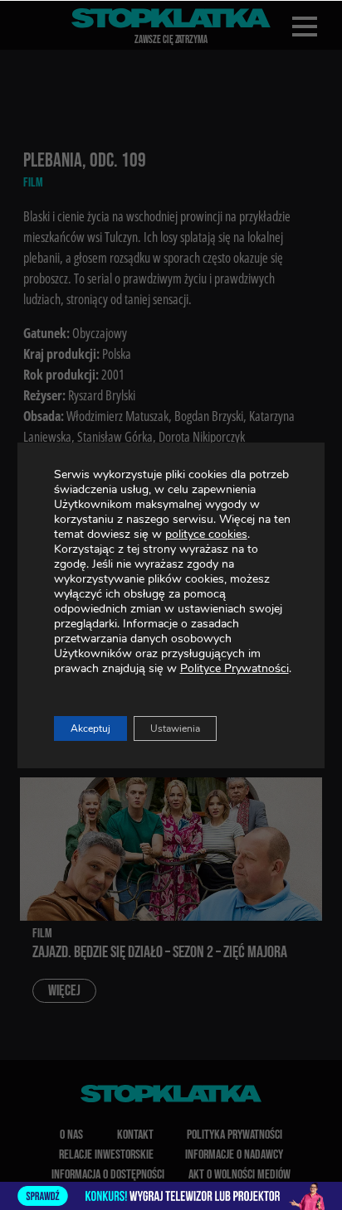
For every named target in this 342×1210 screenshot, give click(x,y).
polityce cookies (206, 534)
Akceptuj (90, 728)
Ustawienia (175, 728)
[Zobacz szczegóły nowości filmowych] (171, 1196)
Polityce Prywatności (234, 668)
